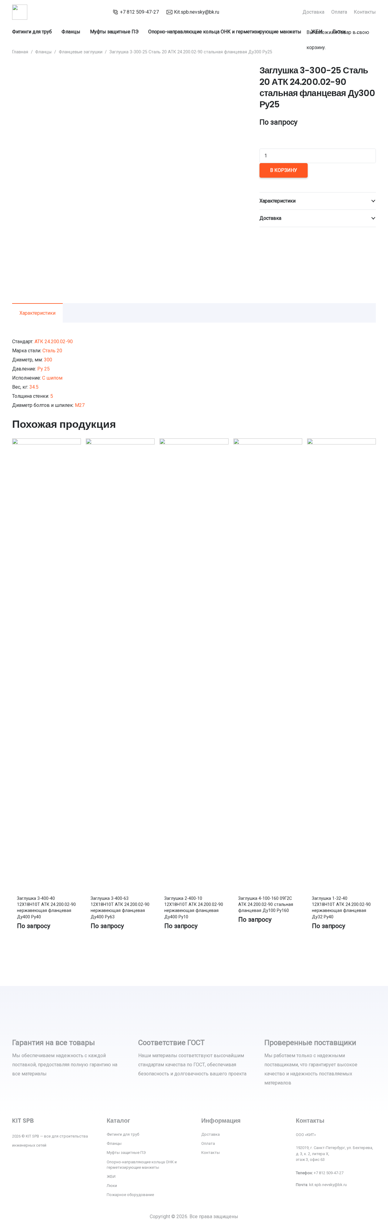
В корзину (283, 170)
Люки (112, 1185)
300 (48, 360)
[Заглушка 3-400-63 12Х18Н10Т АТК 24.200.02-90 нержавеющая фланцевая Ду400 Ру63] (120, 443)
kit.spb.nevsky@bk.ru (328, 1184)
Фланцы (43, 52)
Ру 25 (43, 369)
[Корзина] (309, 16)
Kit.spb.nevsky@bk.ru (196, 12)
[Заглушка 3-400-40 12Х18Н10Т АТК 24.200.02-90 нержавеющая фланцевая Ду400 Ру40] (46, 443)
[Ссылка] (19, 12)
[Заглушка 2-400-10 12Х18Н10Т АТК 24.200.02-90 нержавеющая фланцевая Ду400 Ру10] (193, 443)
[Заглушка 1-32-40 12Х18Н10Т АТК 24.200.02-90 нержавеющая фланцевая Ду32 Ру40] (341, 443)
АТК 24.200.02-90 (54, 341)
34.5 (33, 387)
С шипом (52, 378)
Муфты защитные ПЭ (126, 1152)
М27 (80, 405)
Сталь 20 (52, 351)
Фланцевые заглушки (80, 52)
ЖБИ (111, 1176)
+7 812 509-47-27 (139, 12)
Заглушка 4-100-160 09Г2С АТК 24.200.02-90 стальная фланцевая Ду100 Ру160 (265, 904)
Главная (20, 52)
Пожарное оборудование (130, 1194)
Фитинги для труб (123, 1134)
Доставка (210, 1134)
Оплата (208, 1143)
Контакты (210, 1152)
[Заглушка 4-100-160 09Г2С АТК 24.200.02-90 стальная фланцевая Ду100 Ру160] (267, 443)
